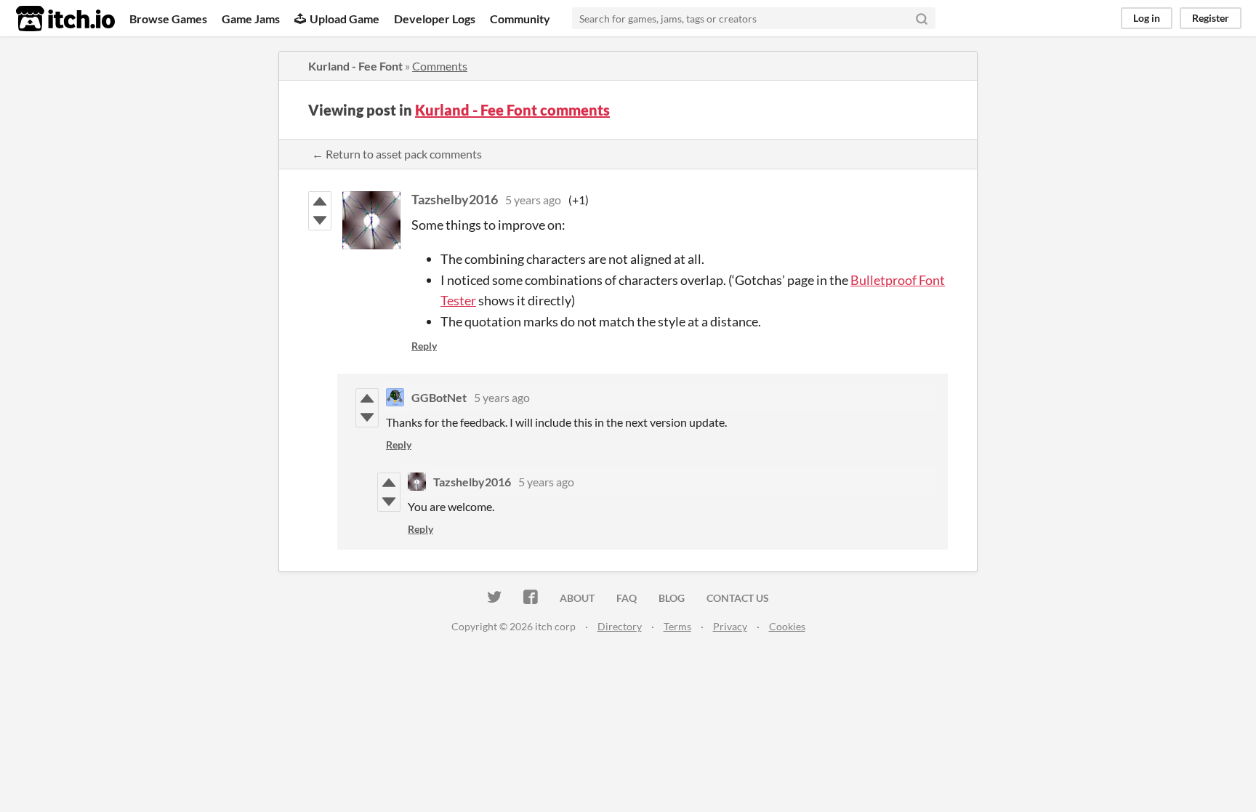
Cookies (787, 626)
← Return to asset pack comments (397, 154)
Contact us (737, 598)
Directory (619, 626)
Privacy (730, 626)
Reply (424, 345)
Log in (1146, 18)
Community (520, 18)
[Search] (921, 18)
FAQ (626, 598)
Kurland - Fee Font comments (512, 109)
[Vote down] (320, 220)
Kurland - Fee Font (355, 66)
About (577, 598)
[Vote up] (320, 201)
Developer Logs (434, 18)
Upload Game (344, 18)
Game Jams (251, 18)
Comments (439, 66)
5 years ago (533, 199)
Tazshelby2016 (454, 199)
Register (1210, 18)
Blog (672, 598)
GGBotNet (439, 397)
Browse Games (168, 18)
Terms (677, 626)
